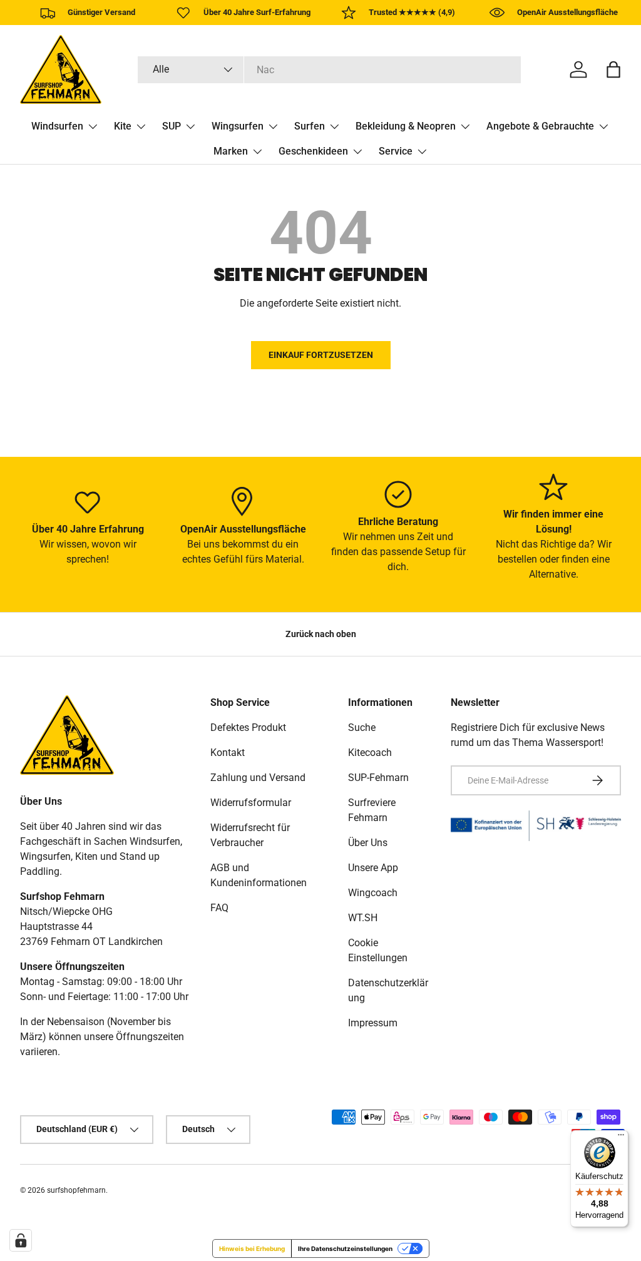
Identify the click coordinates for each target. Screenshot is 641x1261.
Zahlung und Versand (257, 778)
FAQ (219, 908)
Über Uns (367, 843)
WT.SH (362, 918)
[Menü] (620, 1137)
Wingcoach (372, 893)
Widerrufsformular (250, 803)
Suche (362, 727)
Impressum (372, 1023)
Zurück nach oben (320, 634)
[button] (613, 69)
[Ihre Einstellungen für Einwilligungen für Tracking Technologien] (20, 1240)
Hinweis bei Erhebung (252, 1248)
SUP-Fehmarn (378, 778)
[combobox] (329, 69)
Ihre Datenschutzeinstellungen (345, 1248)
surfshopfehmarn (76, 1190)
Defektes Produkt (248, 727)
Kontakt (227, 752)
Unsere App (373, 868)
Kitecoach (370, 752)
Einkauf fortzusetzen (321, 355)
